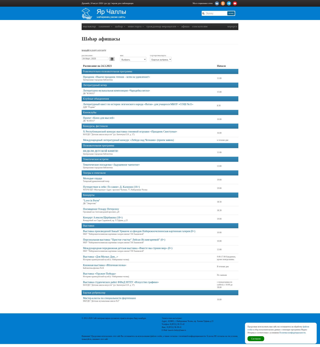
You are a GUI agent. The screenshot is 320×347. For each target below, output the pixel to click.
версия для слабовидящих (123, 3)
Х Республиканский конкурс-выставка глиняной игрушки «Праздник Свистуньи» (130, 131)
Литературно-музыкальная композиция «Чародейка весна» (116, 90)
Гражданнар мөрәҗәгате (161, 26)
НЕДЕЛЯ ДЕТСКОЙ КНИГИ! (100, 151)
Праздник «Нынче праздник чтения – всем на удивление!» (116, 76)
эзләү (231, 13)
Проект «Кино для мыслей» (99, 117)
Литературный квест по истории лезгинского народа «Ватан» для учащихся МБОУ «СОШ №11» (138, 104)
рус (105, 3)
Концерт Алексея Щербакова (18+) (102, 217)
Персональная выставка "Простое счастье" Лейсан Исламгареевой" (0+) (124, 239)
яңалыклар (89, 26)
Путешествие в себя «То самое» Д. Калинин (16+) (111, 186)
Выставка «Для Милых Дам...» (100, 256)
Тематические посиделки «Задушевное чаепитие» (111, 164)
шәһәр (119, 26)
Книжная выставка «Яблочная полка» (104, 265)
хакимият (104, 26)
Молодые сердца (92, 178)
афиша (185, 26)
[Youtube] (235, 3)
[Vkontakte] (217, 3)
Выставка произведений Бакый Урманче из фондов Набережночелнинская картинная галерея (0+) (139, 231)
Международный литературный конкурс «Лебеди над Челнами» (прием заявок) (128, 140)
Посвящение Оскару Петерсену (101, 209)
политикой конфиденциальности (192, 336)
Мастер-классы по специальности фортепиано (109, 298)
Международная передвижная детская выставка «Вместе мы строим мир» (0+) (127, 248)
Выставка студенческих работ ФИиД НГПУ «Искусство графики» (121, 282)
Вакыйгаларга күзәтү (94, 50)
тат (109, 3)
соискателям (200, 26)
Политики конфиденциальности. (292, 333)
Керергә (232, 26)
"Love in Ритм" (91, 200)
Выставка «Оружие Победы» (99, 273)
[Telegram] (229, 3)
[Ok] (223, 3)
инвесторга (135, 26)
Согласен (256, 338)
